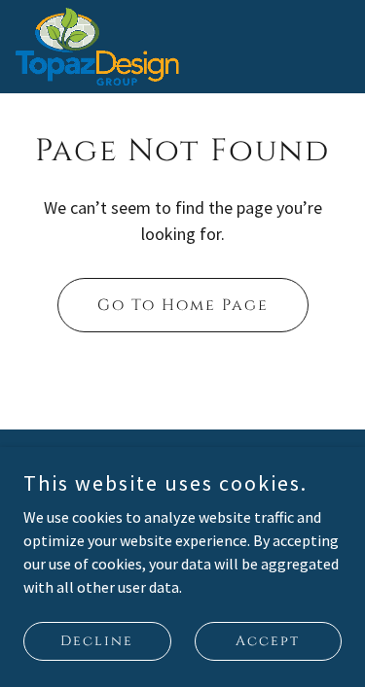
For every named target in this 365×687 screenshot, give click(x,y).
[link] (97, 47)
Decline (96, 641)
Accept (268, 641)
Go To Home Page (183, 305)
